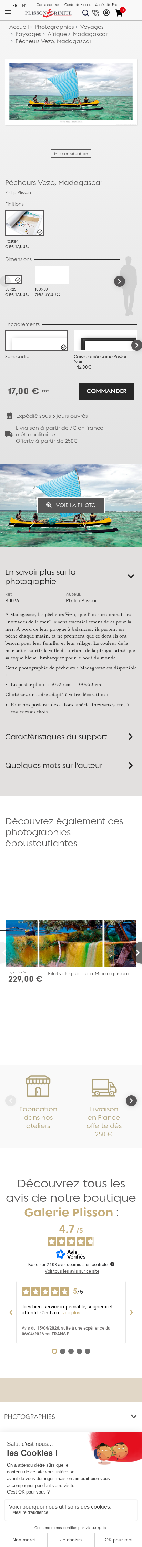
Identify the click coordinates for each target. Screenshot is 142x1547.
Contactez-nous (77, 5)
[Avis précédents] (11, 1312)
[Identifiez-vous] (106, 13)
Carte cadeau (48, 5)
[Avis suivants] (131, 1312)
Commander (106, 391)
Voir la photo (75, 505)
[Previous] (5, 953)
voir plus (71, 1312)
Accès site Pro (106, 5)
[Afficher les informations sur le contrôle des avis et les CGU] (112, 1264)
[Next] (119, 281)
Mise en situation (71, 153)
